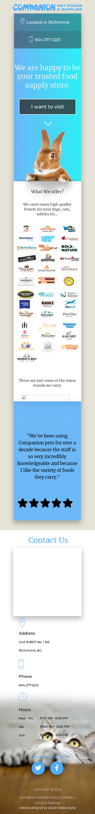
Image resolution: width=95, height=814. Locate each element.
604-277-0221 (29, 685)
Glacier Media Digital (62, 808)
